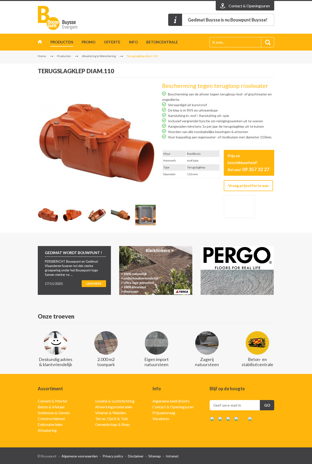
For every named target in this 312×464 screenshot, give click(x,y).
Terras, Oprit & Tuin (111, 418)
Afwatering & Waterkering (99, 56)
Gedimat (66, 18)
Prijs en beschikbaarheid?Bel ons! (248, 163)
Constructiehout (51, 418)
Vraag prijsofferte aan (248, 185)
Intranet (172, 456)
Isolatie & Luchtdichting (115, 401)
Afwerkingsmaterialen (113, 406)
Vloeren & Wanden (110, 412)
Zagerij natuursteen (207, 362)
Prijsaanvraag (163, 412)
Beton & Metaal (51, 406)
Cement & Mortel (52, 401)
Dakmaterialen (50, 424)
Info (133, 42)
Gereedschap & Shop (112, 424)
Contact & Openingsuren (173, 406)
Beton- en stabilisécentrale (257, 362)
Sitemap (154, 456)
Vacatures (160, 418)
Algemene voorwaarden (79, 456)
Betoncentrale (162, 42)
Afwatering (47, 430)
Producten (61, 42)
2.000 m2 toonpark (106, 362)
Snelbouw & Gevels (54, 412)
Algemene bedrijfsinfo (171, 401)
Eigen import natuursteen (156, 362)
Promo (88, 42)
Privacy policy (113, 456)
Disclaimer (136, 456)
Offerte (112, 42)
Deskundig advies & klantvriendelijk (55, 362)
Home (40, 43)
